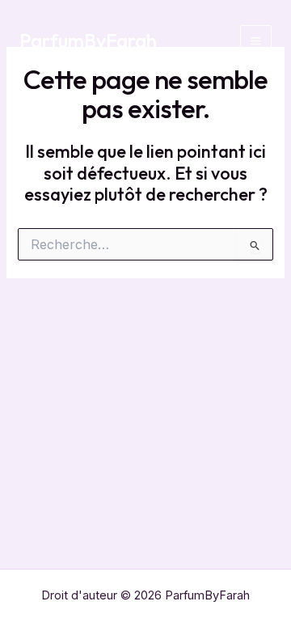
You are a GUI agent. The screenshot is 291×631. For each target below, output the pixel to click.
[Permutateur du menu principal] (256, 41)
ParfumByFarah (88, 40)
